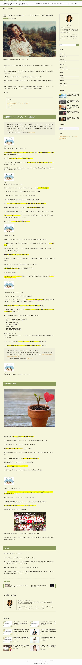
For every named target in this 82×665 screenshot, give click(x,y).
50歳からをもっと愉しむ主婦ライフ (15, 4)
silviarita (27, 429)
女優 (62, 75)
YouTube (62, 53)
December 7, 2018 (31, 132)
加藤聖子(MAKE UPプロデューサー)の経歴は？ (18, 103)
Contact (34, 661)
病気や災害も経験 (11, 105)
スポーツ (63, 64)
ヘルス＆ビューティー (65, 69)
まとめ (9, 106)
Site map (44, 661)
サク (10, 607)
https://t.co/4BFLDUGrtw (47, 354)
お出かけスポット (64, 56)
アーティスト (63, 61)
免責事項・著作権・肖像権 (52, 661)
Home (26, 661)
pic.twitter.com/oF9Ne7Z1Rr (20, 130)
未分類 (62, 80)
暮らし (62, 77)
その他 (62, 59)
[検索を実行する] (77, 45)
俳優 (62, 72)
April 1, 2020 (29, 358)
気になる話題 (63, 85)
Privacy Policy (39, 661)
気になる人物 (7, 18)
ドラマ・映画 (63, 67)
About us (29, 661)
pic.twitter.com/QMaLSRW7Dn (13, 356)
